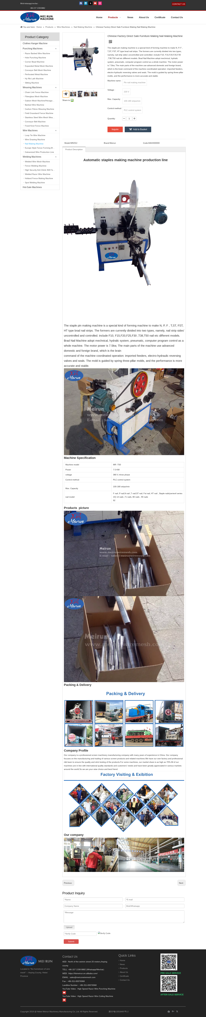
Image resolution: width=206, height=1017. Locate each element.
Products (124, 968)
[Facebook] (81, 3)
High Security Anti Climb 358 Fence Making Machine (42, 170)
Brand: (107, 143)
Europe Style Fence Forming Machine (42, 148)
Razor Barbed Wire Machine (37, 53)
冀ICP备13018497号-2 (118, 1011)
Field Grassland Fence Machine (39, 113)
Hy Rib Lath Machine (34, 78)
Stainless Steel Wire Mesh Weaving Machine (42, 117)
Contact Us (125, 980)
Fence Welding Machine (35, 166)
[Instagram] (100, 3)
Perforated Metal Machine (36, 74)
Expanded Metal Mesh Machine (39, 66)
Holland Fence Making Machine (39, 178)
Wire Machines (30, 130)
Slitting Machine (32, 83)
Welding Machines (32, 157)
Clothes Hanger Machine (35, 43)
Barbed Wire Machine (34, 105)
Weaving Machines (32, 87)
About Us (124, 972)
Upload (69, 927)
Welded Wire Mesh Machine (37, 161)
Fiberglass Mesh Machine (36, 96)
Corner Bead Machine (34, 62)
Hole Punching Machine (35, 57)
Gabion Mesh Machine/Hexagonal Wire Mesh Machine (42, 101)
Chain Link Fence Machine (37, 92)
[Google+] (173, 1011)
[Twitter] (90, 3)
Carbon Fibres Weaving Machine (39, 109)
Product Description (74, 149)
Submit (71, 941)
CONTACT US (178, 4)
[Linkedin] (85, 3)
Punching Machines (32, 48)
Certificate (124, 976)
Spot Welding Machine (35, 182)
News (122, 964)
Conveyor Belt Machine (35, 121)
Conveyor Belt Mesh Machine (38, 70)
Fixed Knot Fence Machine (37, 126)
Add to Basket (140, 129)
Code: (145, 143)
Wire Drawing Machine (35, 139)
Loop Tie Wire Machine (35, 135)
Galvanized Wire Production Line (39, 152)
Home (122, 960)
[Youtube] (95, 3)
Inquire (115, 129)
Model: (67, 143)
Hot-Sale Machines (32, 187)
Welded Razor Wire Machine (37, 174)
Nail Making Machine (34, 144)
